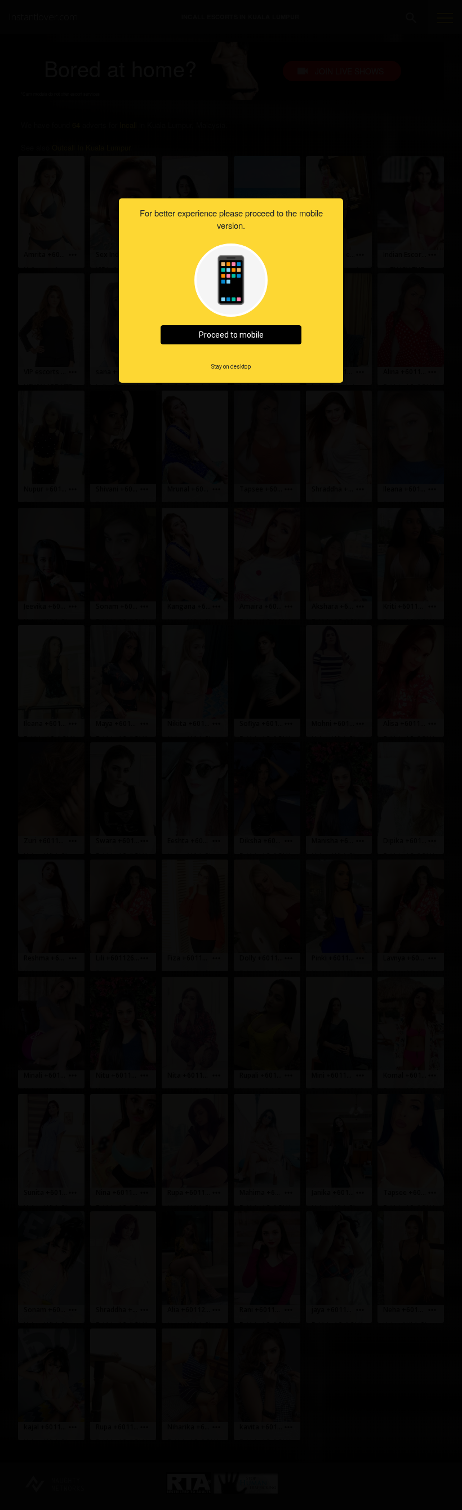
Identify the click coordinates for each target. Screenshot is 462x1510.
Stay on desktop (231, 367)
